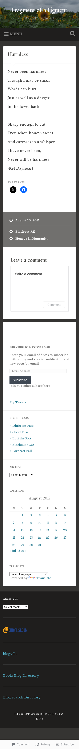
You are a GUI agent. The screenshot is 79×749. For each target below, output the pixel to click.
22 (22, 537)
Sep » (23, 551)
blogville (10, 654)
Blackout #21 (25, 231)
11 (48, 522)
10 (39, 522)
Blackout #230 (23, 445)
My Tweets (17, 402)
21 (13, 537)
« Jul (12, 551)
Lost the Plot (21, 438)
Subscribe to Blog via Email (30, 347)
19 (56, 530)
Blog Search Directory (22, 697)
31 (39, 545)
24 (39, 537)
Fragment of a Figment (39, 10)
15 (22, 530)
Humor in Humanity (31, 238)
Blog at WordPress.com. (39, 714)
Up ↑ (39, 718)
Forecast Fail (22, 451)
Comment (54, 304)
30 (31, 545)
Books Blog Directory (21, 676)
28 (13, 545)
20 (65, 530)
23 (31, 537)
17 (40, 530)
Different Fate (22, 426)
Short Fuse (20, 432)
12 (56, 522)
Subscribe (20, 380)
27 (64, 537)
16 (31, 530)
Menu (16, 34)
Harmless (18, 54)
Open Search (71, 34)
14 (13, 530)
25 (47, 537)
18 (47, 530)
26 (56, 537)
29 (22, 545)
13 (65, 522)
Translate (43, 578)
